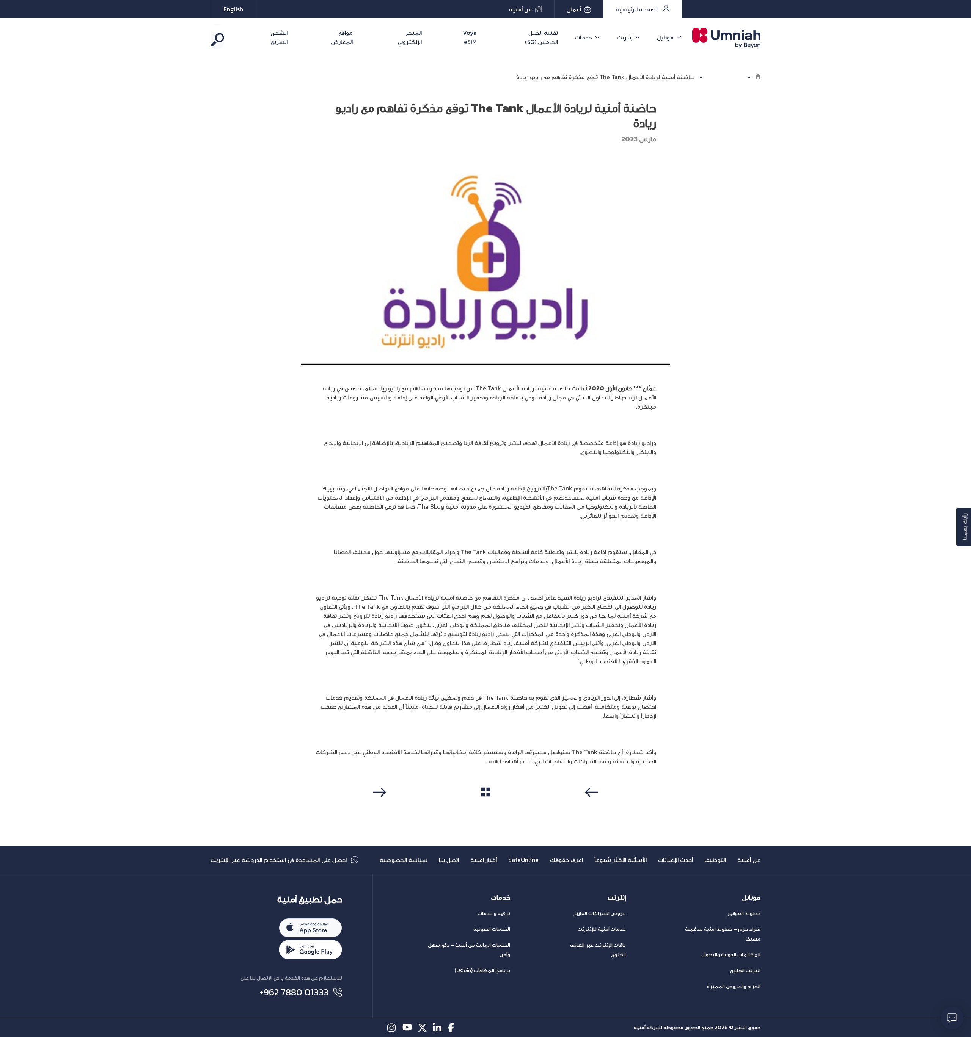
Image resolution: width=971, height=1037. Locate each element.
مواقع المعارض (342, 37)
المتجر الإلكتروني (409, 37)
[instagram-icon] (392, 1027)
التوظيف (715, 859)
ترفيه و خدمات (494, 913)
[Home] (758, 76)
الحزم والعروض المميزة (733, 986)
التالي (378, 806)
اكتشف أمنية (725, 76)
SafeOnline (523, 859)
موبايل (665, 37)
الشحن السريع (279, 37)
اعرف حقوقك (566, 859)
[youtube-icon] (407, 1027)
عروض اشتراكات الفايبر (599, 913)
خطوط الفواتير (743, 913)
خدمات (583, 37)
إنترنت (624, 37)
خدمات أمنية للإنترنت (602, 929)
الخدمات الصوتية (491, 929)
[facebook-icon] (452, 1027)
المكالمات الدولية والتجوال (730, 955)
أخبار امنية (483, 859)
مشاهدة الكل (486, 806)
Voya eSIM (470, 37)
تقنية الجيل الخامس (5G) (541, 37)
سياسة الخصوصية (403, 859)
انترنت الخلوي (745, 970)
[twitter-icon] (422, 1027)
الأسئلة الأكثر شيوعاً (620, 859)
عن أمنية (748, 859)
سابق (593, 806)
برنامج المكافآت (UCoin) (482, 970)
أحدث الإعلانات (675, 859)
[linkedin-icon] (437, 1027)
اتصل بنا (449, 859)
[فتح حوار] (952, 1018)
